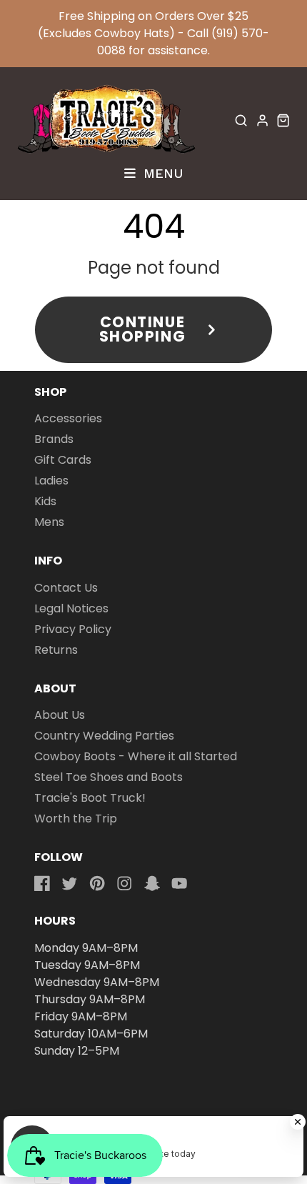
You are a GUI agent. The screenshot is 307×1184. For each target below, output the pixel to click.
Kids (45, 501)
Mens (49, 522)
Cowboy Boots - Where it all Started (135, 756)
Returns (56, 650)
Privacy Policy (72, 629)
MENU (161, 173)
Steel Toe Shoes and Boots (108, 777)
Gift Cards (62, 460)
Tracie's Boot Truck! (90, 798)
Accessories (68, 418)
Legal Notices (71, 608)
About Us (59, 715)
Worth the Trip (75, 818)
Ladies (51, 480)
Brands (54, 439)
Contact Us (66, 587)
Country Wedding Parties (104, 735)
